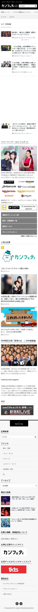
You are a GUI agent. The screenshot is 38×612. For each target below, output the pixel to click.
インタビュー (28, 55)
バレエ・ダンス (8, 453)
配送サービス (7, 226)
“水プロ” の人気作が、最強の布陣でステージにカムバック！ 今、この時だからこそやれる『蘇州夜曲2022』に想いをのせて (24, 127)
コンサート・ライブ (9, 464)
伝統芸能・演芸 (8, 469)
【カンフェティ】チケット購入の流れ (15, 268)
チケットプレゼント (10, 232)
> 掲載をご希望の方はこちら (28, 236)
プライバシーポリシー (10, 589)
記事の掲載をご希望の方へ (9, 539)
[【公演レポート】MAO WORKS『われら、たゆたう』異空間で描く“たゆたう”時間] (5, 511)
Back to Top (19, 424)
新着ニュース (5, 12)
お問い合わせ (7, 594)
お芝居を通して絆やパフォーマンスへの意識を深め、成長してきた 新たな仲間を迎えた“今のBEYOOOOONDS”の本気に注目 (19, 298)
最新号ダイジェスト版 (11, 215)
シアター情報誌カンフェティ (22, 12)
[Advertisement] (19, 98)
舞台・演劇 (6, 448)
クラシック (6, 459)
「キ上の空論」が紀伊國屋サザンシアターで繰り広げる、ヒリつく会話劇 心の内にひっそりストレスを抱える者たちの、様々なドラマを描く (24, 49)
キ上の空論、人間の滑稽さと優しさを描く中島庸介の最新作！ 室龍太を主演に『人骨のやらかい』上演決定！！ (24, 66)
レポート (26, 39)
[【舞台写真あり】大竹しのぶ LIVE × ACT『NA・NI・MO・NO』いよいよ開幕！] (5, 500)
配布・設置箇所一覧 (10, 221)
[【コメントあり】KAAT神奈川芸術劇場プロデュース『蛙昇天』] (5, 522)
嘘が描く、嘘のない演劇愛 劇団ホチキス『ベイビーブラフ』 (24, 33)
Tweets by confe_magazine (10, 380)
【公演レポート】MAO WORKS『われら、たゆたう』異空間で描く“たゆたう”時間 (24, 509)
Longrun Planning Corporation (24, 608)
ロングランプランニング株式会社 (13, 583)
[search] (35, 5)
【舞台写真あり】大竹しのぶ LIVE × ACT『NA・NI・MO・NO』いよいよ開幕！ (23, 498)
